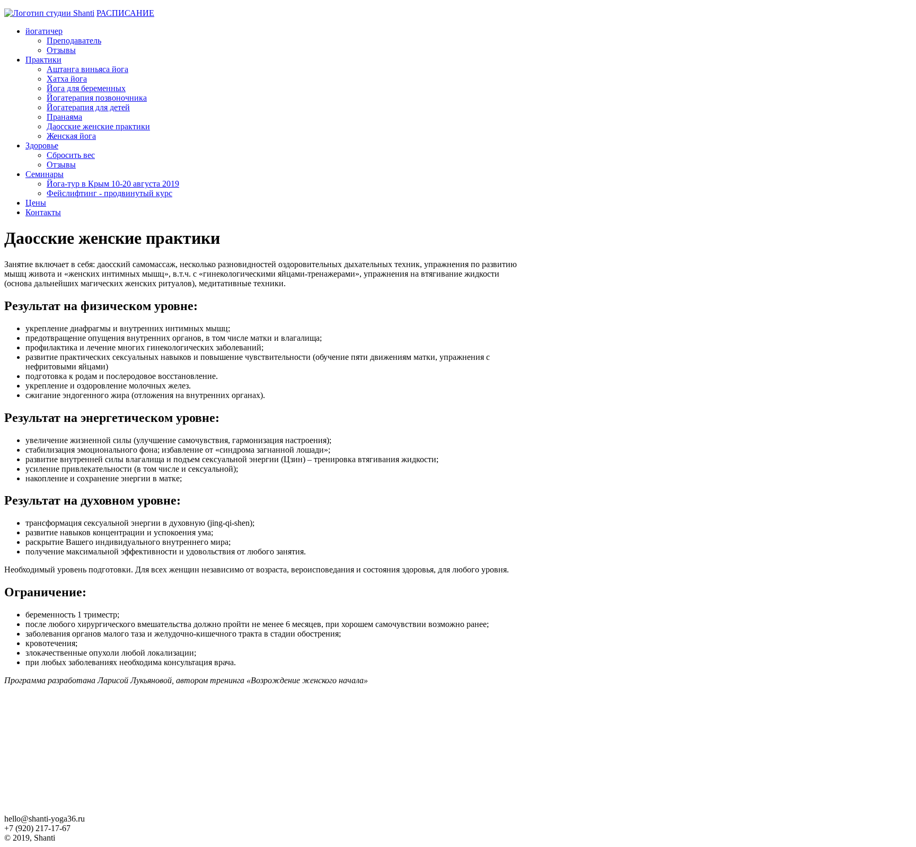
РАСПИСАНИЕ (125, 12)
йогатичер (44, 31)
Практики (43, 59)
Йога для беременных (86, 88)
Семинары (44, 174)
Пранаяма (64, 116)
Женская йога (71, 135)
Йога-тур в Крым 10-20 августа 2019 (113, 183)
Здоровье (41, 145)
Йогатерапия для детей (88, 107)
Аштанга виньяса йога (87, 69)
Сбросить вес (71, 155)
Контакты (43, 212)
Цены (35, 202)
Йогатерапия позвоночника (97, 97)
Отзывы (61, 50)
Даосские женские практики (98, 126)
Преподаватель (74, 40)
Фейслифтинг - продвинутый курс (109, 193)
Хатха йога (67, 78)
